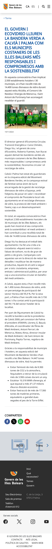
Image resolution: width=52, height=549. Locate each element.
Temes (29, 481)
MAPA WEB (37, 542)
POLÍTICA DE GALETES (17, 542)
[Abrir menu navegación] (49, 6)
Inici (28, 468)
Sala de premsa (13, 498)
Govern (30, 485)
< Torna (7, 18)
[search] (43, 6)
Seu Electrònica (13, 494)
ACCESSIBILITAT (24, 546)
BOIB (19, 445)
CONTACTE (16, 539)
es (33, 6)
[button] (47, 446)
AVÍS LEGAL (31, 539)
